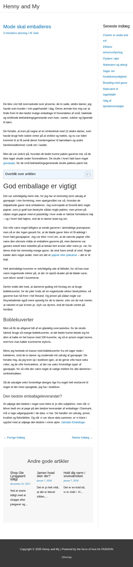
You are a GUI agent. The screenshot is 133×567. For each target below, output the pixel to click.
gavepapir (9, 163)
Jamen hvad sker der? (45, 474)
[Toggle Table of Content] (86, 174)
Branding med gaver (115, 82)
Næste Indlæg (82, 437)
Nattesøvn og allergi (115, 64)
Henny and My (21, 6)
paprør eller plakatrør (64, 255)
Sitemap (67, 557)
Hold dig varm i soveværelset (74, 474)
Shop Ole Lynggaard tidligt (17, 476)
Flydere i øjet (111, 58)
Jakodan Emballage (73, 422)
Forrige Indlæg (14, 437)
